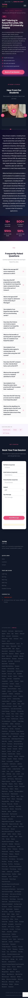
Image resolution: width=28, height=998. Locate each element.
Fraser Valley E (5, 723)
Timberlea (21, 949)
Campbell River (16, 678)
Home (6, 10)
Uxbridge (12, 959)
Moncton (17, 801)
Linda (22, 773)
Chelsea (11, 686)
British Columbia (19, 671)
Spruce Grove (18, 924)
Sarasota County (17, 906)
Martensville (10, 786)
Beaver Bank (5, 653)
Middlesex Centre (6, 796)
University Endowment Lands (13, 954)
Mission (13, 799)
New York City (20, 816)
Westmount (13, 976)
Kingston (4, 758)
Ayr (22, 643)
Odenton (14, 834)
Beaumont (18, 651)
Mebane (16, 788)
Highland (21, 746)
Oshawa (8, 839)
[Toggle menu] (25, 5)
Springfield (4, 924)
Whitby (3, 979)
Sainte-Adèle (20, 899)
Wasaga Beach (5, 971)
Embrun (22, 713)
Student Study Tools (6, 936)
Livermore (9, 776)
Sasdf (3, 909)
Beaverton (11, 653)
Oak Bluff (4, 834)
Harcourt (4, 743)
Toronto (3, 951)
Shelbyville (19, 916)
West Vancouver (5, 976)
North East (21, 826)
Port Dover (4, 861)
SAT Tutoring (6, 433)
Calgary (3, 678)
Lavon (12, 771)
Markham (4, 786)
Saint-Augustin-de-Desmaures (9, 889)
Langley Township (16, 768)
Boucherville (17, 661)
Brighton (4, 671)
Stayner (4, 931)
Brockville (4, 673)
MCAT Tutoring (5, 788)
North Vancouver (5, 829)
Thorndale (20, 946)
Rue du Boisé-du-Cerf (7, 886)
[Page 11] (14, 129)
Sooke (16, 921)
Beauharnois (12, 651)
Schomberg (17, 911)
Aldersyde (22, 633)
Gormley (12, 728)
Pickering (11, 851)
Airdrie (8, 633)
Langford (4, 768)
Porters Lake (5, 866)
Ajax (13, 633)
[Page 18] (22, 129)
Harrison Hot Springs (18, 743)
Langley (9, 768)
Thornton (4, 949)
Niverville (4, 826)
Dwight (20, 706)
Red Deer (14, 874)
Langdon (21, 766)
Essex (16, 716)
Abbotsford (4, 631)
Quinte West (16, 871)
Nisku (21, 824)
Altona (3, 636)
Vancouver (4, 961)
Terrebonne (16, 941)
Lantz (23, 768)
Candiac (11, 681)
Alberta (17, 633)
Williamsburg (5, 984)
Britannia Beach (10, 671)
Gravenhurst (5, 731)
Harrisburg (9, 743)
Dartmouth (9, 703)
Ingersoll (4, 751)
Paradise (4, 846)
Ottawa (16, 841)
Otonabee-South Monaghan (8, 841)
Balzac (7, 646)
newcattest (10, 819)
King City (16, 756)
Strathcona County (6, 934)
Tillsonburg (15, 949)
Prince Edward (5, 869)
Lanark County (14, 766)
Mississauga (19, 799)
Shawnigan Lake (5, 916)
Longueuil (20, 776)
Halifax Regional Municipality (17, 738)
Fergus (8, 718)
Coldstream (4, 693)
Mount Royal (18, 806)
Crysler (3, 703)
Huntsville (15, 748)
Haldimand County (6, 738)
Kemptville (4, 756)
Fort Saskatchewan (6, 721)
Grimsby (22, 733)
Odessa (19, 834)
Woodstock (4, 986)
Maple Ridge (4, 783)
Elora (13, 713)
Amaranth (8, 636)
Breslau (17, 668)
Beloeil (3, 656)
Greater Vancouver (15, 733)
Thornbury (14, 946)
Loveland (4, 778)
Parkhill (18, 846)
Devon (23, 703)
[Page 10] (13, 129)
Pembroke (21, 849)
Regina (19, 874)
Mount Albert (5, 806)
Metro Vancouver (5, 794)
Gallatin (12, 723)
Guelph (9, 736)
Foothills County (14, 718)
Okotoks (11, 836)
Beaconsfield (5, 651)
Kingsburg (22, 756)
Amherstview (5, 638)
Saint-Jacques (5, 894)
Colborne (21, 691)
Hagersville (15, 736)
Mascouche (21, 786)
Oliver (16, 836)
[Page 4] (5, 129)
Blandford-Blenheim (6, 658)
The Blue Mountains (6, 946)
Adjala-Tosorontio (19, 631)
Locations (11, 10)
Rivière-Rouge (12, 879)
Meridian (11, 791)
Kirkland (15, 758)
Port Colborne (12, 859)
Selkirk (8, 914)
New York (13, 816)
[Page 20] (24, 129)
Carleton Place (5, 683)
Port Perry (10, 864)
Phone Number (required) (10, 479)
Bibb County (9, 656)
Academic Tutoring (6, 588)
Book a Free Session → (13, 72)
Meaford (11, 788)
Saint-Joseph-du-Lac (14, 896)
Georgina (14, 726)
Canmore (17, 681)
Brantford (4, 668)
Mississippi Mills (5, 801)
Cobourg (9, 691)
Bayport (18, 648)
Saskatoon (16, 909)
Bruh (15, 673)
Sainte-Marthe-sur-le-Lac (14, 901)
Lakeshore (19, 763)
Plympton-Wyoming (13, 856)
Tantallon (11, 941)
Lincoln (18, 773)
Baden (3, 646)
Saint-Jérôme (5, 896)
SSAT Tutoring (11, 926)
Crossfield (19, 701)
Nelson (9, 811)
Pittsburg (11, 854)
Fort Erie (21, 718)
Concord (15, 696)
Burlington (4, 676)
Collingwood (17, 693)
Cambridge (9, 678)
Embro (17, 713)
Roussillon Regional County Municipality (10, 884)
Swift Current (20, 939)
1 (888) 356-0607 (8, 597)
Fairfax (3, 718)
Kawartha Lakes (18, 10)
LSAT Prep (4, 574)
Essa (13, 716)
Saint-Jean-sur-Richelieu (15, 894)
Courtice (9, 698)
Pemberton (15, 849)
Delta (19, 703)
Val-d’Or (21, 959)
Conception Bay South (7, 696)
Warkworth (9, 969)
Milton (22, 796)
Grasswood (17, 728)
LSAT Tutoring (10, 778)
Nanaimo (12, 809)
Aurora (18, 643)
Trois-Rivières (13, 951)
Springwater (11, 924)
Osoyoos (13, 839)
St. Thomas (18, 929)
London (15, 776)
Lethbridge (8, 773)
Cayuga (17, 683)
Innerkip (9, 751)
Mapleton (11, 783)
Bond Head (10, 661)
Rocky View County (6, 881)
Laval (8, 771)
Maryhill (16, 786)
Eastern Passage (6, 711)
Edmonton (13, 711)
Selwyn (13, 914)
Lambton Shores (5, 766)
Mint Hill (3, 799)
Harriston (4, 746)
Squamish (4, 926)
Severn (17, 914)
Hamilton (10, 741)
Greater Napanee (20, 731)
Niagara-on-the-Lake (14, 824)
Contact (4, 564)
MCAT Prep (4, 579)
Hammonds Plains (18, 741)
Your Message (7, 494)
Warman (15, 969)
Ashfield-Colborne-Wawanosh (8, 643)
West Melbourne (10, 974)
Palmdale (11, 844)
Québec (4, 871)
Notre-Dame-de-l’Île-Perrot (8, 831)
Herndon (15, 746)
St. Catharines (5, 929)
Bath (13, 648)
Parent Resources (11, 846)
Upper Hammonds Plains (18, 956)
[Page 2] (3, 129)
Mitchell (12, 801)
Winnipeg (17, 984)
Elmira (3, 713)
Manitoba (14, 781)
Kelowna (18, 753)
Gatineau (4, 726)
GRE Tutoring (12, 731)
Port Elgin (10, 861)
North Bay (15, 826)
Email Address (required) (10, 472)
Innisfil (14, 751)
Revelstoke (4, 876)
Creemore (13, 701)
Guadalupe (4, 736)
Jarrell (18, 751)
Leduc (3, 773)
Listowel (4, 776)
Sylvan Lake (4, 941)
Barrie (19, 646)
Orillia (3, 839)
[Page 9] (12, 129)
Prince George (13, 869)
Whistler (19, 976)
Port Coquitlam (20, 859)
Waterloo (18, 971)
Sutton (14, 939)
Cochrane (15, 691)
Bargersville (13, 646)
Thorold (9, 949)
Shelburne (13, 916)
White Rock (20, 979)
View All (14, 627)
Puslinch (19, 869)
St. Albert (18, 926)
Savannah (11, 911)
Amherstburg (15, 636)
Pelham (9, 849)
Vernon (9, 966)
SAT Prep (4, 576)
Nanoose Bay (18, 809)
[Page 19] (23, 129)
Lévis (14, 773)
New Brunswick (5, 814)
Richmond (15, 876)
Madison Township (6, 781)
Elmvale (8, 713)
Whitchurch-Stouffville (11, 979)
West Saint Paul (19, 974)
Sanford (10, 906)
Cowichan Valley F (6, 701)
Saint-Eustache (20, 889)
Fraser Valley (20, 721)
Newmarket (18, 821)
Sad (14, 886)
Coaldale (4, 691)
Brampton (17, 666)
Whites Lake (4, 981)
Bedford (17, 653)
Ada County (11, 631)
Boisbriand (20, 658)
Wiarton (17, 981)
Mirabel (8, 799)
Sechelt (3, 914)
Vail (17, 959)
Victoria (14, 966)
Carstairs (12, 683)
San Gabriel (4, 906)
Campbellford (5, 681)
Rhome (10, 876)
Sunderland (4, 939)
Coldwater (11, 693)
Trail (8, 951)
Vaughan (4, 966)
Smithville (11, 921)
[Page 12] (15, 129)
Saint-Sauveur (5, 899)
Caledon (15, 676)
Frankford (14, 721)
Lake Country (13, 763)
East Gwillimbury (5, 708)
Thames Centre (5, 944)
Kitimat (3, 761)
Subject (5, 487)
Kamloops (4, 753)
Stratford (15, 931)
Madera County (18, 778)
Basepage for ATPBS (6, 648)
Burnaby (10, 676)
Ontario (15, 429)
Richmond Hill (5, 879)
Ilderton (20, 748)
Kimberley (10, 756)
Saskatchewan (9, 909)
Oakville (9, 834)
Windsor (11, 984)
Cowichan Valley (16, 698)
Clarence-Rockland (12, 688)
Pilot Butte (17, 851)
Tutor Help (20, 951)
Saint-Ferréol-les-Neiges (7, 891)
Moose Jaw (9, 804)
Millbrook (13, 796)
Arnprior (4, 641)
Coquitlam (21, 696)
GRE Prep (4, 585)
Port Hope (16, 861)
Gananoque (17, 723)
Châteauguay (5, 686)
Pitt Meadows (5, 854)
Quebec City (9, 871)
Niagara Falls (5, 824)
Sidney (11, 919)
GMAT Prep (4, 582)
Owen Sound (5, 844)
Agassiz (4, 633)
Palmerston (17, 844)
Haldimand (21, 736)
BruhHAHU (19, 673)
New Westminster (6, 816)
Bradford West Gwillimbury (8, 666)
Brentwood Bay (11, 668)
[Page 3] (4, 129)
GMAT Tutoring (5, 728)
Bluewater (14, 658)
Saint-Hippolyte (17, 891)
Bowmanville (5, 663)
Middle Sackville (14, 794)
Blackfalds (15, 656)
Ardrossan (16, 638)
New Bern (15, 811)
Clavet (19, 688)
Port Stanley (17, 864)
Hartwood (10, 746)
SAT (21, 429)
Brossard (10, 673)
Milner (18, 796)
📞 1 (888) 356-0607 (17, 1)
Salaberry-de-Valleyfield (7, 904)
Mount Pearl (11, 806)
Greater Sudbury (5, 733)
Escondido (7, 716)
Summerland (15, 936)
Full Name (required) (9, 465)
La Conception (10, 761)
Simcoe (16, 919)
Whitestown (11, 981)
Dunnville (15, 706)
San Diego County (18, 904)
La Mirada (17, 761)
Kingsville (9, 758)
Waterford (12, 971)
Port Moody (4, 864)
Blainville (21, 656)
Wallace (4, 969)
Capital (21, 681)
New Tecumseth (13, 814)
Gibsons (20, 726)
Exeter (21, 716)
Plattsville (17, 854)
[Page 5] (6, 129)
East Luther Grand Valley (16, 708)
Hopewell (9, 748)
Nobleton (9, 826)
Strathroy (14, 934)
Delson (14, 703)
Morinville (16, 804)
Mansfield (19, 781)
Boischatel (4, 661)
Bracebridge (11, 663)
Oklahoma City (5, 836)
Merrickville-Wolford (18, 791)
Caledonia (21, 676)
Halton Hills (4, 741)
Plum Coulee (5, 856)
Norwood (13, 829)
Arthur (8, 641)
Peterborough (5, 851)
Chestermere (17, 686)
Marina (16, 783)
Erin (3, 716)
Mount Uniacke (5, 809)
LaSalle (3, 771)
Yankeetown (11, 986)
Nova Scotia (17, 831)
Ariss (21, 638)
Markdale (21, 783)
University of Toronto (6, 956)
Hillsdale (4, 748)
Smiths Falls (5, 921)
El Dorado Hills (20, 711)
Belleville (22, 653)
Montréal (4, 804)
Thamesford (13, 944)
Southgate (21, 921)
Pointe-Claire (5, 859)
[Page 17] (21, 129)
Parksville (4, 849)
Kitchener (20, 758)
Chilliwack (4, 688)
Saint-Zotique (13, 899)
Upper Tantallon (5, 959)
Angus (10, 638)
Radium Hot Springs (6, 874)
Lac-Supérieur (5, 763)
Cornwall (4, 698)
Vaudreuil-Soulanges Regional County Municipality (13, 964)
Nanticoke (4, 811)
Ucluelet (4, 954)
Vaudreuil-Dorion (12, 961)
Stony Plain (9, 931)
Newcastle (4, 819)
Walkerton (19, 966)
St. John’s (12, 929)
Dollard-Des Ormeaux (7, 706)
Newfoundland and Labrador (8, 821)
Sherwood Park (5, 919)
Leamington (17, 771)
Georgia (9, 726)
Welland (4, 974)
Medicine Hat (5, 791)
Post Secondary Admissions (15, 866)
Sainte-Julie (4, 901)
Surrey (10, 939)
